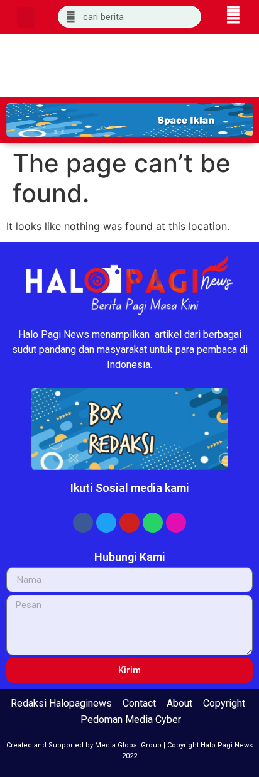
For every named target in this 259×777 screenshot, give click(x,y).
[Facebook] (83, 523)
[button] (26, 17)
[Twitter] (106, 523)
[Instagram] (176, 523)
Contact (139, 703)
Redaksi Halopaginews (61, 703)
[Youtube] (129, 523)
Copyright (224, 703)
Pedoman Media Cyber (130, 719)
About (179, 703)
